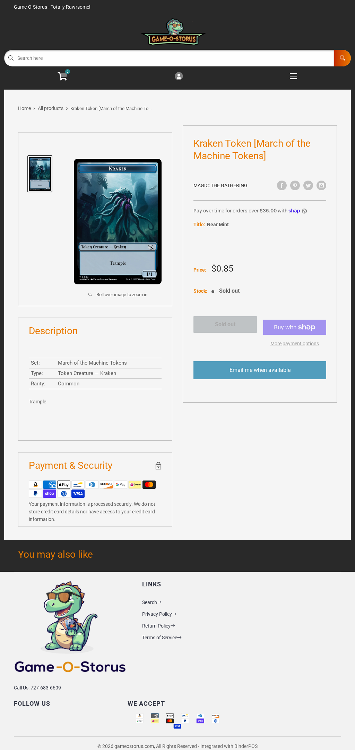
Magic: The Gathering (220, 185)
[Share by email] (321, 185)
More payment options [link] (294, 343)
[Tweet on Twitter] (308, 185)
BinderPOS (246, 746)
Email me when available (260, 370)
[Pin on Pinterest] (295, 185)
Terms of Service (159, 637)
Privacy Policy (157, 614)
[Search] (342, 58)
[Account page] (179, 76)
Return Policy (156, 626)
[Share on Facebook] (282, 185)
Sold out (225, 324)
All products (50, 108)
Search (149, 602)
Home (24, 108)
